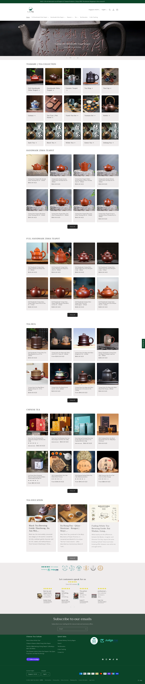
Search (60, 643)
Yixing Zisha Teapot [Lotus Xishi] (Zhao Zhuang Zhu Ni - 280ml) (60, 180)
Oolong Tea (107, 143)
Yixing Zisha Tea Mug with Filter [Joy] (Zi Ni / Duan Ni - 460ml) (61, 353)
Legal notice (92, 680)
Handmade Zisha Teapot (53, 89)
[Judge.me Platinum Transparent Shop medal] (72, 568)
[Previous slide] (67, 58)
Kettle (105, 116)
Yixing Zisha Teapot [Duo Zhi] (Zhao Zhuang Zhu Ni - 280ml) (60, 214)
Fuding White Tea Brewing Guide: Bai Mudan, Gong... (101, 528)
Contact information (83, 680)
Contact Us (61, 652)
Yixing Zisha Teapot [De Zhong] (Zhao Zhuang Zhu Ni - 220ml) (37, 179)
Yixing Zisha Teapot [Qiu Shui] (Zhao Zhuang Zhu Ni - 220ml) (36, 214)
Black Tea (50, 143)
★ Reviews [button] (143, 343)
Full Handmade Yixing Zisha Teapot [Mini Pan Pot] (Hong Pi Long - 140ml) (83, 269)
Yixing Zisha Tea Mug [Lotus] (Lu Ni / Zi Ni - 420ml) (60, 388)
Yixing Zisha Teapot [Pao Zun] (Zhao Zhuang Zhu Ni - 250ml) (83, 214)
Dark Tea (31, 143)
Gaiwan (31, 116)
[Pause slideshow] (78, 58)
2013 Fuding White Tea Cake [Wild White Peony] (60, 476)
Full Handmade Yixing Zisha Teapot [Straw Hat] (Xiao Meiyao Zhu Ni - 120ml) (107, 303)
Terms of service (64, 680)
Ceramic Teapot (72, 88)
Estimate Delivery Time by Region (67, 640)
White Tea (70, 143)
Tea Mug (87, 88)
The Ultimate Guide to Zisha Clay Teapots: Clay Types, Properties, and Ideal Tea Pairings (40, 652)
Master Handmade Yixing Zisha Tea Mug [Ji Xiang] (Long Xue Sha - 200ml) (107, 354)
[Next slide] (74, 58)
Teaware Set (89, 116)
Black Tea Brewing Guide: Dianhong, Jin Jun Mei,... (39, 528)
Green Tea (88, 143)
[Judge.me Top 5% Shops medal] (93, 568)
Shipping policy (73, 680)
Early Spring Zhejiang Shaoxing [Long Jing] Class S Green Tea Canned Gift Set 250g (84, 440)
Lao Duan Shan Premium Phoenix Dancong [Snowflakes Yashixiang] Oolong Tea (36, 477)
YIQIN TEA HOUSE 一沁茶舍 (36, 680)
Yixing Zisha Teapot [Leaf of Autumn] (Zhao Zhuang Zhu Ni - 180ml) (107, 215)
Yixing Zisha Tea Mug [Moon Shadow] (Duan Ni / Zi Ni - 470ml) (36, 389)
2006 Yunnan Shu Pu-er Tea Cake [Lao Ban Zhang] (106, 476)
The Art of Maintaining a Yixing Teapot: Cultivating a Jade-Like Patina (40, 647)
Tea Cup (106, 88)
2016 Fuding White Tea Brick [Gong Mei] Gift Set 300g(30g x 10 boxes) (107, 440)
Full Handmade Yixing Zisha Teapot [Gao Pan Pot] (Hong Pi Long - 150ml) (107, 269)
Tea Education (61, 646)
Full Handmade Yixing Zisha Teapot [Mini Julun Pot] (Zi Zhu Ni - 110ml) (37, 303)
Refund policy (48, 680)
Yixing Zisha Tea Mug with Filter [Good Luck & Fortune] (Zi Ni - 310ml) (84, 389)
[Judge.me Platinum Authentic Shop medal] (65, 568)
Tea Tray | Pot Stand (52, 117)
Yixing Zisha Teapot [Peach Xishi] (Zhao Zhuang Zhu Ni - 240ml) (107, 180)
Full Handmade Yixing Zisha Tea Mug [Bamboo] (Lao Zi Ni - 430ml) (37, 354)
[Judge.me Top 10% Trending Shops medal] (100, 568)
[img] (72, 582)
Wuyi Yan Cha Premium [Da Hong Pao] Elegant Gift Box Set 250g (36, 440)
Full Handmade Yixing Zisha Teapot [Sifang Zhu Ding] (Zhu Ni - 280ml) (36, 269)
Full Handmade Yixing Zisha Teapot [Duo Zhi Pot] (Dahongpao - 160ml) (83, 303)
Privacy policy (56, 680)
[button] (40, 17)
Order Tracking (62, 649)
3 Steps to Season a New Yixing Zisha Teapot (38, 643)
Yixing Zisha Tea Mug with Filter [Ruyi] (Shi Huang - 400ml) (108, 388)
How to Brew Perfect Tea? (33, 640)
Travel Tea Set (71, 116)
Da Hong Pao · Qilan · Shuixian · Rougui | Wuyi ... (70, 528)
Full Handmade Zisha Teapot (34, 89)
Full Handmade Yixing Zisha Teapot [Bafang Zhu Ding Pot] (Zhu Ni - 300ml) (60, 269)
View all (72, 226)
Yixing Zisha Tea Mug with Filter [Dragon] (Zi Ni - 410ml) (84, 353)
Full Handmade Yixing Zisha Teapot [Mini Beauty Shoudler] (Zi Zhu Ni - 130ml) (60, 303)
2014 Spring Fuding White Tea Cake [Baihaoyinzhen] (83, 476)
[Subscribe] (86, 629)
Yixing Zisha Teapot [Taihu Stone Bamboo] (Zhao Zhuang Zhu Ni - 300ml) (83, 180)
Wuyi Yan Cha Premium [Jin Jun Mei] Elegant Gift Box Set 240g (60, 439)
